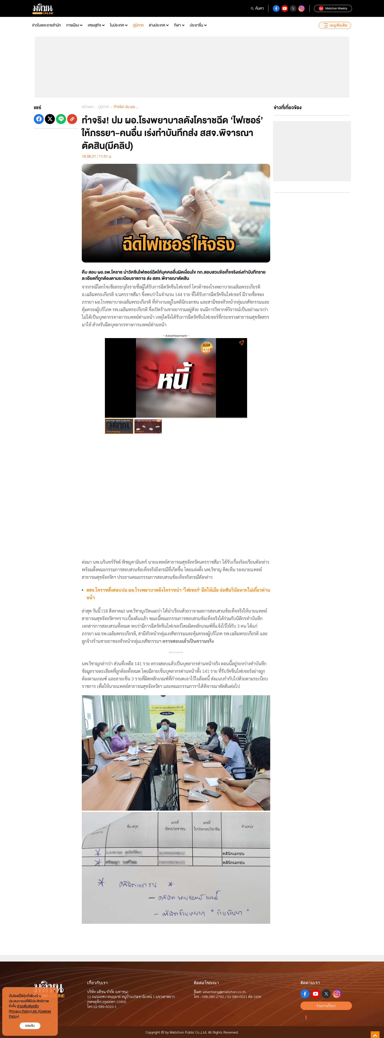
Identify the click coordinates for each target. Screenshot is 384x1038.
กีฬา (177, 25)
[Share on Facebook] (39, 119)
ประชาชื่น (196, 25)
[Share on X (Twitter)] (50, 119)
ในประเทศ (117, 25)
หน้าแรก (88, 107)
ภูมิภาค (138, 25)
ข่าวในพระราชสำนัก (46, 25)
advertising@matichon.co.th (224, 991)
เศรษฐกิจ (94, 25)
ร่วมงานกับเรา (326, 1005)
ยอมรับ (30, 1025)
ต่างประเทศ (157, 25)
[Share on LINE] (61, 119)
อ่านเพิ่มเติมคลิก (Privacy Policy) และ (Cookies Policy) (30, 1011)
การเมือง (72, 25)
